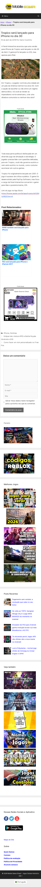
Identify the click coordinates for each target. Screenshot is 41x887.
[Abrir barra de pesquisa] (38, 16)
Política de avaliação (12, 858)
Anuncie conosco (11, 865)
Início (2, 22)
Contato (7, 855)
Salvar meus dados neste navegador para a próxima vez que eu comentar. (20, 402)
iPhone (8, 22)
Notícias (13, 333)
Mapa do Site (9, 840)
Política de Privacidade (13, 862)
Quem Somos (9, 852)
